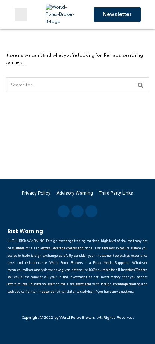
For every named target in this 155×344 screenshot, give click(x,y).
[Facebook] (64, 211)
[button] (21, 14)
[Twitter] (77, 211)
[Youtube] (91, 211)
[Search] (140, 84)
